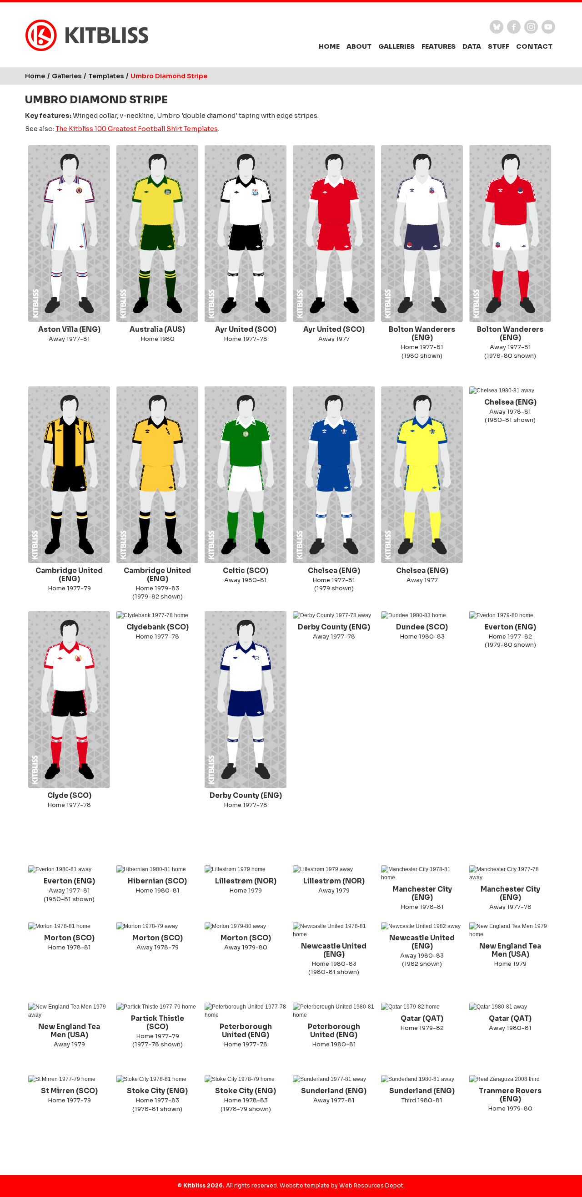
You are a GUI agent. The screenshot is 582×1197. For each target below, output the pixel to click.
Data (471, 46)
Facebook (514, 27)
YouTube (548, 27)
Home (329, 46)
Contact (534, 46)
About (358, 46)
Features (438, 46)
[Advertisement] (291, 838)
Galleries (396, 46)
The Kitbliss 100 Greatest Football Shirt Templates (136, 129)
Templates (106, 76)
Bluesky (496, 27)
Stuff (498, 46)
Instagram (531, 27)
